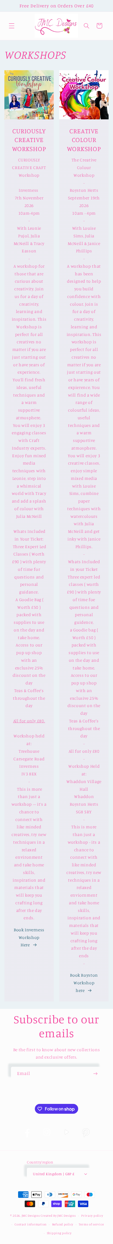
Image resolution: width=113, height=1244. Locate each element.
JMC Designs (31, 1216)
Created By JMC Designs (58, 1216)
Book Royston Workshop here (84, 983)
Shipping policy (59, 1233)
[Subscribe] (95, 1073)
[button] (11, 25)
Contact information (31, 1224)
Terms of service (91, 1224)
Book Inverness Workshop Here (29, 937)
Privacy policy (92, 1216)
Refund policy (63, 1224)
